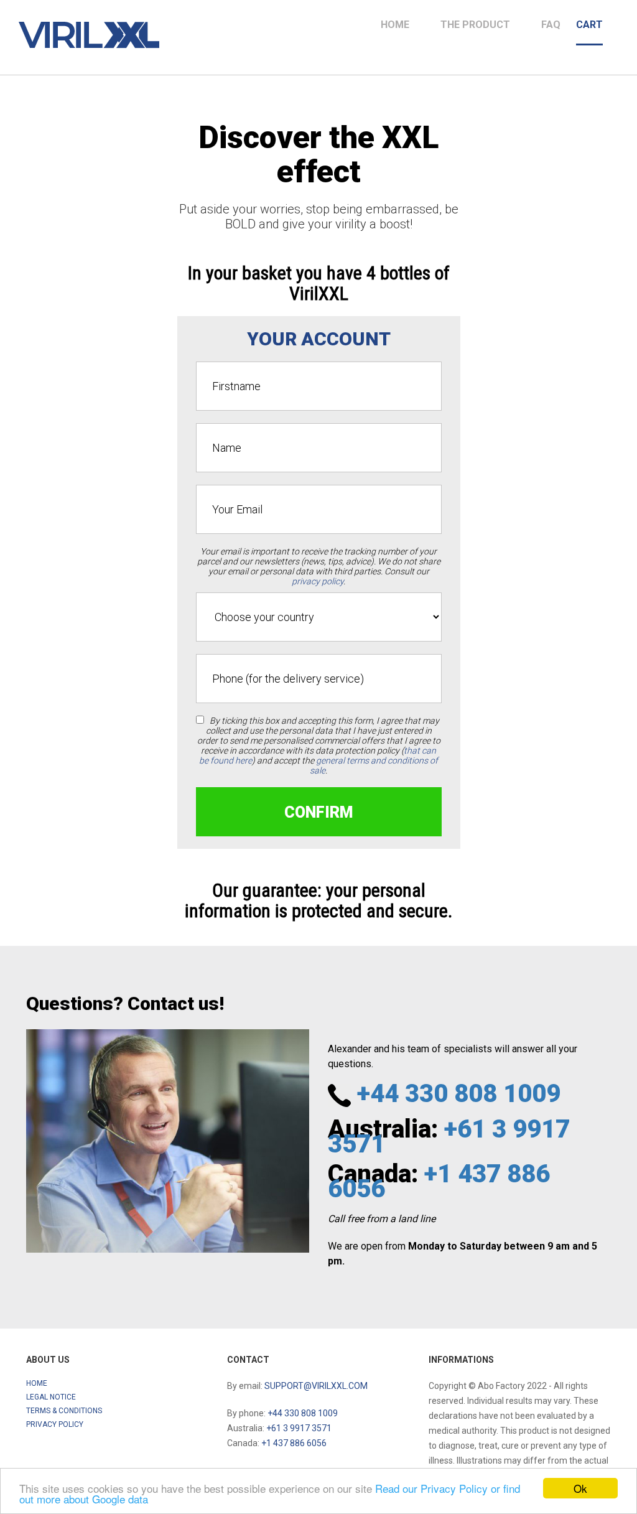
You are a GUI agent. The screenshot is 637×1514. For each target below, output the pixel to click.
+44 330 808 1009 (458, 1093)
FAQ (550, 24)
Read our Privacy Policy (431, 1488)
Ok (580, 1488)
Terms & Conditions (64, 1410)
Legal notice (51, 1397)
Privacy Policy (54, 1424)
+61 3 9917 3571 (449, 1136)
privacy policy (317, 581)
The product (475, 24)
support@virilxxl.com (316, 1386)
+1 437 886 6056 (439, 1181)
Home (395, 24)
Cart (589, 24)
